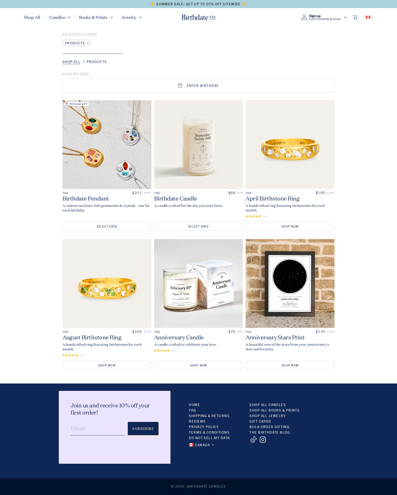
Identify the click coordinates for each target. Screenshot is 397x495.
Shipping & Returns (209, 415)
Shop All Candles (268, 404)
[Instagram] (263, 439)
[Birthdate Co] (199, 17)
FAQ (192, 410)
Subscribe (143, 428)
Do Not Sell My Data (209, 437)
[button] (59, 17)
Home (194, 404)
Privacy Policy (204, 426)
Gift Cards (260, 421)
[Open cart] (355, 17)
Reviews (197, 421)
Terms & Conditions (209, 432)
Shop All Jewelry (268, 415)
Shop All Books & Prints (275, 410)
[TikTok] (254, 439)
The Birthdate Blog (270, 432)
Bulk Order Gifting (269, 426)
